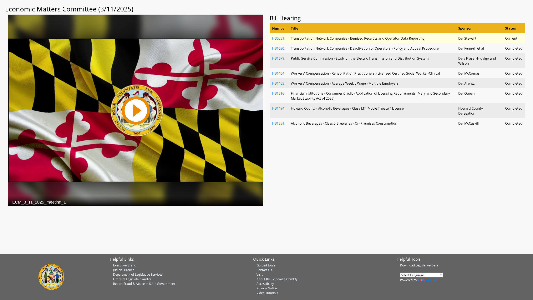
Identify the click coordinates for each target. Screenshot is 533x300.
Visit (260, 274)
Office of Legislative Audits (132, 279)
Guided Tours (266, 265)
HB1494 (278, 108)
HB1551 (278, 123)
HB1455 (278, 83)
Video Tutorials (267, 293)
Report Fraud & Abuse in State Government (144, 283)
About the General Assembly (277, 279)
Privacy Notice (267, 288)
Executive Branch (125, 265)
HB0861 (278, 38)
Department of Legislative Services (137, 274)
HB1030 (278, 48)
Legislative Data (427, 265)
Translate (432, 280)
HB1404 (278, 73)
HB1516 (278, 93)
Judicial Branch (123, 270)
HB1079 (278, 58)
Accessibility (265, 283)
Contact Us (264, 270)
